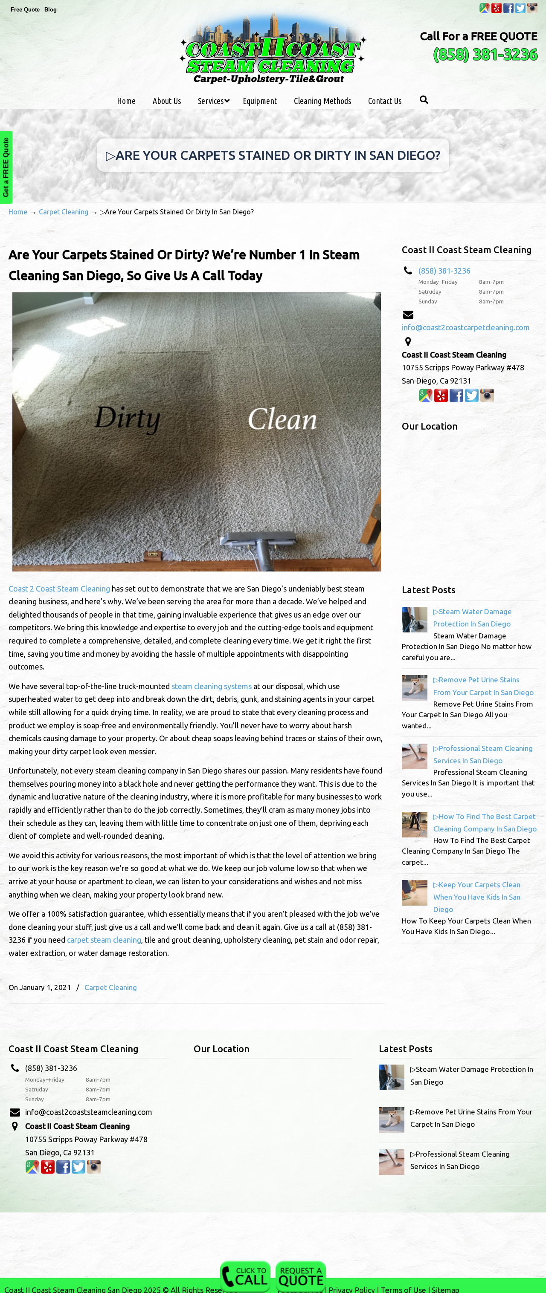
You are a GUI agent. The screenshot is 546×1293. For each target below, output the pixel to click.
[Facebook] (508, 11)
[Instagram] (532, 11)
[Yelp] (496, 11)
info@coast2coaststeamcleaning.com (88, 1112)
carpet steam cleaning (104, 939)
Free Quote (25, 9)
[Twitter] (520, 11)
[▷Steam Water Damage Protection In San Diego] (414, 630)
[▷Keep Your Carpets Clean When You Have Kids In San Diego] (414, 903)
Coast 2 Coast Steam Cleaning (59, 588)
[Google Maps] (484, 11)
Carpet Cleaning (63, 212)
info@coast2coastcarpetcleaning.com (466, 327)
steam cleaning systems (211, 686)
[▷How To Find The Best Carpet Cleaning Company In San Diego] (414, 835)
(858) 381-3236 (485, 54)
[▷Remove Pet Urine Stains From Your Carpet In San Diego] (414, 698)
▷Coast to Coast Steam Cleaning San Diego (273, 46)
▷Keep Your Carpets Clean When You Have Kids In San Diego (476, 896)
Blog (50, 9)
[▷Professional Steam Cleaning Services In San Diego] (414, 766)
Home (18, 212)
